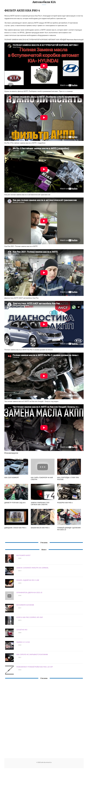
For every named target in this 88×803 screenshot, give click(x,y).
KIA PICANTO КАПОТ (23, 555)
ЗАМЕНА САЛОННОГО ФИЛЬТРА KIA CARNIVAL (32, 568)
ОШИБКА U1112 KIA (23, 642)
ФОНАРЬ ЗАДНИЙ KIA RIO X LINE (27, 580)
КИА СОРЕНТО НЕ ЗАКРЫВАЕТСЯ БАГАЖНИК (32, 654)
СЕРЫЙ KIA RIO (21, 630)
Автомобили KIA (44, 2)
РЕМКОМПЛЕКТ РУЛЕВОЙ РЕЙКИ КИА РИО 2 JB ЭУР (34, 667)
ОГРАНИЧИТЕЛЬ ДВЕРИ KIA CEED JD (29, 592)
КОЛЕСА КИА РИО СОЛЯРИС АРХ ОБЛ (29, 617)
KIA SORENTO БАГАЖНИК (25, 605)
